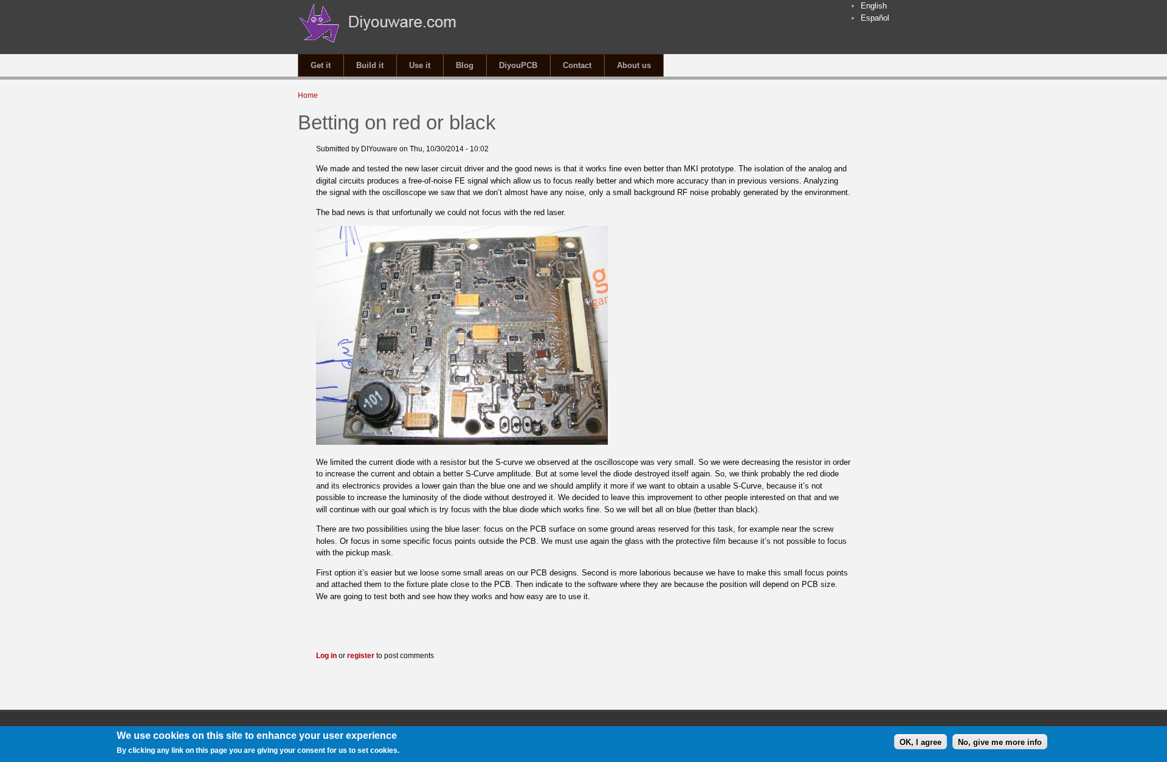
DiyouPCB (518, 65)
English (874, 5)
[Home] (378, 47)
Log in (326, 655)
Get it (321, 65)
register (360, 655)
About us (634, 65)
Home (308, 95)
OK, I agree (921, 741)
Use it (419, 65)
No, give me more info (1000, 741)
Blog (464, 65)
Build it (370, 65)
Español (875, 17)
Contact (577, 65)
